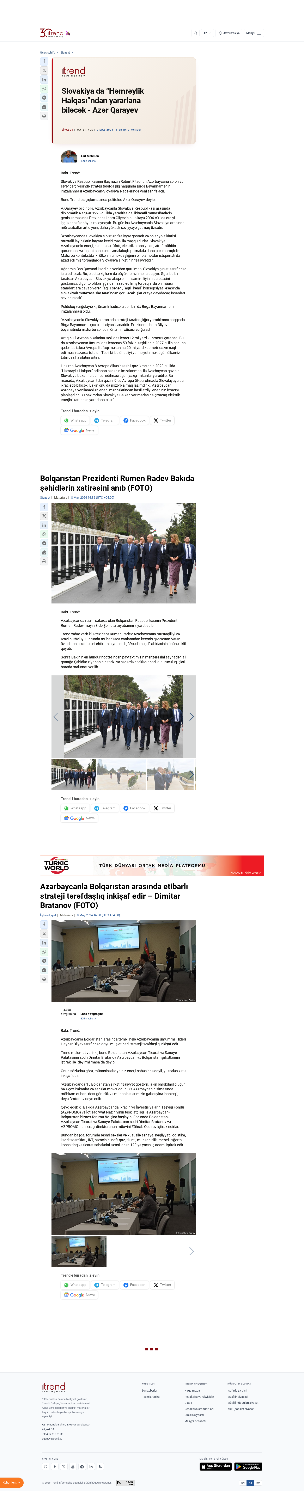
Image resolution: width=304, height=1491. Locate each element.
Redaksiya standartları (198, 1409)
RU (258, 1482)
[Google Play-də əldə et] (248, 1466)
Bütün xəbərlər (88, 161)
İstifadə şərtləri (237, 1390)
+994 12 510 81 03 (52, 1434)
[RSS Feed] (100, 1466)
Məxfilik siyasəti (237, 1396)
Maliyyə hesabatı (195, 1421)
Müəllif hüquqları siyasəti (243, 1402)
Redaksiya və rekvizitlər (199, 1396)
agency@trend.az (52, 1438)
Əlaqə (188, 1402)
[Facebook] (55, 1466)
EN (243, 1482)
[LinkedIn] (91, 1466)
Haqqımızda (192, 1390)
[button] (44, 61)
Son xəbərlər (149, 1390)
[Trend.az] (55, 33)
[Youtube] (73, 1466)
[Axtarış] (195, 33)
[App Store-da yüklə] (216, 1466)
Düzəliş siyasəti (194, 1415)
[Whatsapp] (45, 1466)
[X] (64, 1466)
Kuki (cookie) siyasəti (240, 1409)
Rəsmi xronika (151, 1396)
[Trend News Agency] (53, 1387)
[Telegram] (82, 1466)
